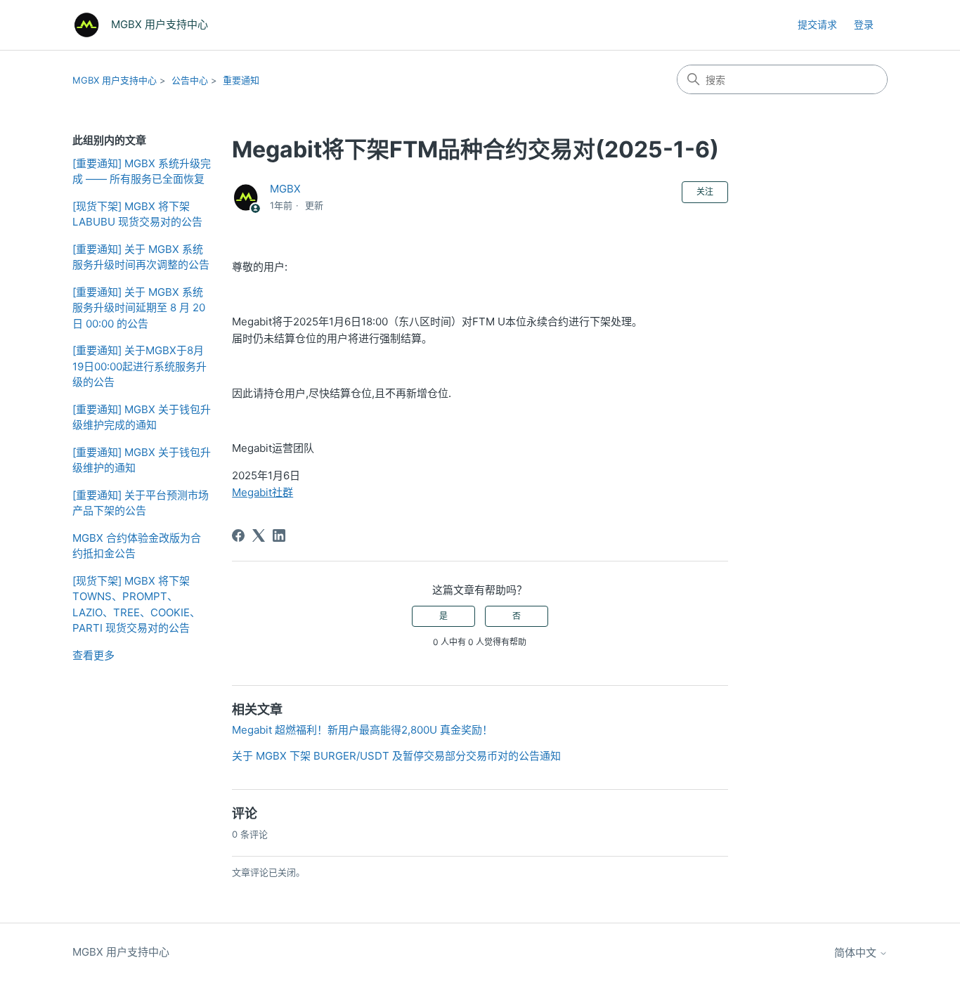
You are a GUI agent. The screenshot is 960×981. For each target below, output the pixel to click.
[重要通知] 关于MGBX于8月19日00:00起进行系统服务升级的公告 (139, 366)
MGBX (285, 188)
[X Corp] (258, 535)
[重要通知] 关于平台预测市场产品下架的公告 (140, 503)
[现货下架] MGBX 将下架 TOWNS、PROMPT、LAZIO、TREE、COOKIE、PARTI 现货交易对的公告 (136, 604)
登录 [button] (864, 24)
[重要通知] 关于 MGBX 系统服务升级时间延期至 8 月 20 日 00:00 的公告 (138, 307)
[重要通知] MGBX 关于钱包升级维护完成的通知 (141, 417)
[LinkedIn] (279, 535)
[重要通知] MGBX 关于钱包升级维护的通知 (141, 460)
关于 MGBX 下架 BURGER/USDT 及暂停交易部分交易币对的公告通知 (396, 755)
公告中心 (189, 80)
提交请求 (817, 24)
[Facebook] (238, 535)
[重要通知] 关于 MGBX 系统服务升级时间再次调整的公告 (140, 257)
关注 (704, 191)
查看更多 (93, 655)
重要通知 (241, 80)
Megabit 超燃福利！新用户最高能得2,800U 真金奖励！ (362, 729)
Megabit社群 (262, 492)
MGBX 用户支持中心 (114, 80)
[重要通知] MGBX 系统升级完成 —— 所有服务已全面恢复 (141, 171)
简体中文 (856, 953)
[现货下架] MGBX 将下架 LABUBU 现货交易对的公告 (137, 214)
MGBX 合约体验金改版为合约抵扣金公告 (136, 546)
